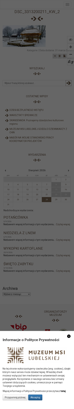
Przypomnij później (15, 397)
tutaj (63, 391)
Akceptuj (35, 397)
